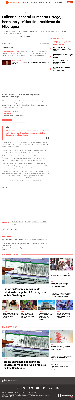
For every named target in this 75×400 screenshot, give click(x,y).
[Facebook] (3, 229)
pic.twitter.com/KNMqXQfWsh (25, 178)
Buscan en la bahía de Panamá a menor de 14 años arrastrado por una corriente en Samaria (60, 285)
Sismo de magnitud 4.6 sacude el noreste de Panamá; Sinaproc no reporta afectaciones (62, 43)
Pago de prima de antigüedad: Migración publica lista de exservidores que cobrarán (45, 316)
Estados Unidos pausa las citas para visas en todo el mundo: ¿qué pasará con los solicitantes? (24, 244)
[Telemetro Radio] (57, 389)
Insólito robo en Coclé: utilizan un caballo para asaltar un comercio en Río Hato (63, 315)
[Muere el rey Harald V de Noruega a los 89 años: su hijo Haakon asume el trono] (6, 64)
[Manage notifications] (71, 397)
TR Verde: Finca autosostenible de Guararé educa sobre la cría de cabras (61, 366)
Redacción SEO (8, 47)
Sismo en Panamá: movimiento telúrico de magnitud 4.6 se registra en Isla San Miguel (25, 292)
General (43, 221)
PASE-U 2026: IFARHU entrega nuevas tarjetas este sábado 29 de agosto (62, 49)
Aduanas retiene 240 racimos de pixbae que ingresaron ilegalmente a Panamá (28, 315)
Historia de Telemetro (20, 392)
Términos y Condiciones (8, 392)
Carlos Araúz (53, 359)
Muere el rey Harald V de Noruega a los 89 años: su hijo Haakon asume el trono (30, 63)
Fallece (27, 221)
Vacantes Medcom (31, 392)
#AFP (42, 176)
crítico (14, 224)
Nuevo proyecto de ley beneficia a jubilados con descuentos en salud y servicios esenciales (62, 69)
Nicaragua (35, 221)
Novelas (48, 2)
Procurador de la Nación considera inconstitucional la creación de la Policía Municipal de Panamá (61, 294)
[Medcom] (63, 389)
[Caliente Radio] (50, 389)
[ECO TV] (37, 389)
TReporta (25, 2)
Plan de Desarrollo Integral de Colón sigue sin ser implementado (61, 356)
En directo (69, 2)
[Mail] (15, 229)
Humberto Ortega (17, 221)
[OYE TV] (24, 389)
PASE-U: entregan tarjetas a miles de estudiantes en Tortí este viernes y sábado (10, 315)
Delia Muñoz (53, 369)
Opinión (41, 2)
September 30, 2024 (37, 180)
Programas (34, 2)
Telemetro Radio (57, 2)
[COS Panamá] (31, 389)
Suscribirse (7, 120)
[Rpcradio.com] (44, 389)
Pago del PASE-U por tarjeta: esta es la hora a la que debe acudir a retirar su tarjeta (63, 56)
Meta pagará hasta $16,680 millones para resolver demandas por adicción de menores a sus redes (24, 240)
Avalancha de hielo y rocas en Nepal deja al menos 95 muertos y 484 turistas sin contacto (25, 248)
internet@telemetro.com (9, 396)
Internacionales (13, 13)
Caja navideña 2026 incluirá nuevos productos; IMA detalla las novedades (62, 62)
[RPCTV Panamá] (18, 389)
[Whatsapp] (11, 229)
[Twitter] (7, 229)
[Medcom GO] (11, 389)
